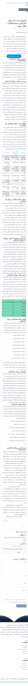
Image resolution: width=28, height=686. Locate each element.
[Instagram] (22, 673)
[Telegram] (26, 673)
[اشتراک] (4, 20)
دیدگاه (24, 562)
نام (25, 575)
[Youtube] (19, 673)
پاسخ (19, 552)
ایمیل (24, 582)
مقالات (14, 28)
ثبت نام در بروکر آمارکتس (14, 56)
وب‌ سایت (24, 590)
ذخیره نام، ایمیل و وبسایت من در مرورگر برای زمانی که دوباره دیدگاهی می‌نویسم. (15, 600)
